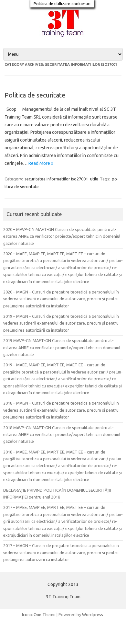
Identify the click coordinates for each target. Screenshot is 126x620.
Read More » (40, 163)
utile (94, 179)
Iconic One (31, 614)
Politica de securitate (35, 95)
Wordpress (92, 614)
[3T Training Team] (63, 37)
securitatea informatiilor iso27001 (56, 179)
